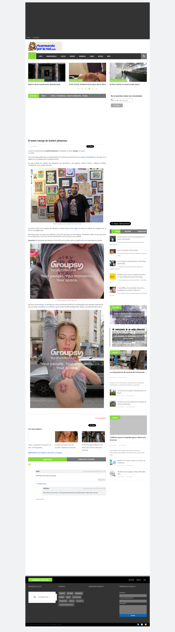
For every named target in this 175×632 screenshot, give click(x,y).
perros (72, 601)
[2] (82, 88)
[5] (92, 88)
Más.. (109, 56)
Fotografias (61, 96)
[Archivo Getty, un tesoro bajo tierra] (128, 72)
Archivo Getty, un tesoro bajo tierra (125, 84)
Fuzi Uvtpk (74, 228)
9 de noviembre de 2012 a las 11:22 (94, 471)
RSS (146, 624)
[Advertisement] (87, 19)
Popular (116, 233)
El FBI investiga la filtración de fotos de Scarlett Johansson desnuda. (92, 447)
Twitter (142, 624)
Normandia (63, 601)
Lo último (115, 307)
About (139, 580)
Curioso (115, 352)
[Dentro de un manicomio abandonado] (46, 72)
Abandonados (52, 56)
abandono (79, 593)
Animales (82, 56)
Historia (70, 593)
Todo (40, 56)
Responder (101, 480)
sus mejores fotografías (86, 157)
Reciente (128, 231)
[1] (78, 88)
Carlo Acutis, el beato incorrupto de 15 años (87, 84)
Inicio (28, 37)
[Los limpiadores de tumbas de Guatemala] (128, 360)
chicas (53, 96)
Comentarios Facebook (86, 459)
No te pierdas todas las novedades (126, 96)
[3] (85, 88)
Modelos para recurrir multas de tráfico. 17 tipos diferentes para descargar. (132, 276)
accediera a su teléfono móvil (48, 307)
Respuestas (42, 484)
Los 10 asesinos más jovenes (128, 250)
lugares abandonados (66, 605)
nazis (68, 597)
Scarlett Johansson (74, 96)
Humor (72, 56)
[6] (96, 88)
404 (144, 580)
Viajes (92, 56)
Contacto (36, 37)
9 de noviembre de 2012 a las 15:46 (94, 488)
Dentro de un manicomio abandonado (44, 84)
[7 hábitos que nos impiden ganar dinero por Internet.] (128, 425)
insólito (62, 593)
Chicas (63, 56)
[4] (89, 88)
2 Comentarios (33, 146)
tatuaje (85, 96)
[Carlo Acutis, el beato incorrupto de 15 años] (87, 72)
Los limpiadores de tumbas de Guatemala (127, 372)
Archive (131, 580)
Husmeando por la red (40, 580)
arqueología (76, 597)
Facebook (138, 624)
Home (32, 56)
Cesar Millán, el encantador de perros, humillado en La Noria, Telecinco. (131, 289)
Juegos (100, 56)
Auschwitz (80, 601)
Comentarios (47, 459)
